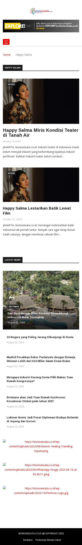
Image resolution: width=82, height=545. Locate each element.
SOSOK (11, 84)
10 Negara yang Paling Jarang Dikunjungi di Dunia (40, 337)
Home (6, 54)
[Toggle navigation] (6, 42)
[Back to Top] (75, 542)
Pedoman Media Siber (48, 540)
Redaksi (28, 540)
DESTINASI (14, 306)
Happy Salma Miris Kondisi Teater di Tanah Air (40, 133)
